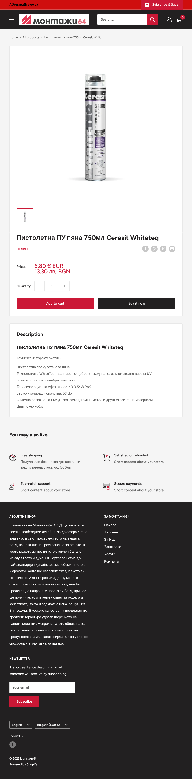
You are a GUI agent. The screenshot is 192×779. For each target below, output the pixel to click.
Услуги (109, 554)
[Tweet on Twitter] (163, 248)
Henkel (23, 249)
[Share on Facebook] (145, 248)
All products (30, 37)
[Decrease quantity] (39, 286)
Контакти (111, 561)
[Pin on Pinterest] (154, 248)
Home (13, 37)
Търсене (111, 532)
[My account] (169, 19)
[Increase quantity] (64, 286)
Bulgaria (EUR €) (48, 725)
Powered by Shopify (23, 764)
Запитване (112, 547)
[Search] (152, 19)
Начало (110, 525)
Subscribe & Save (165, 5)
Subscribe (24, 701)
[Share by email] (172, 248)
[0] (179, 19)
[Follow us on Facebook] (12, 744)
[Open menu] (11, 19)
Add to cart (55, 303)
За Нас (109, 539)
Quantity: (24, 286)
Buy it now (136, 303)
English (17, 725)
